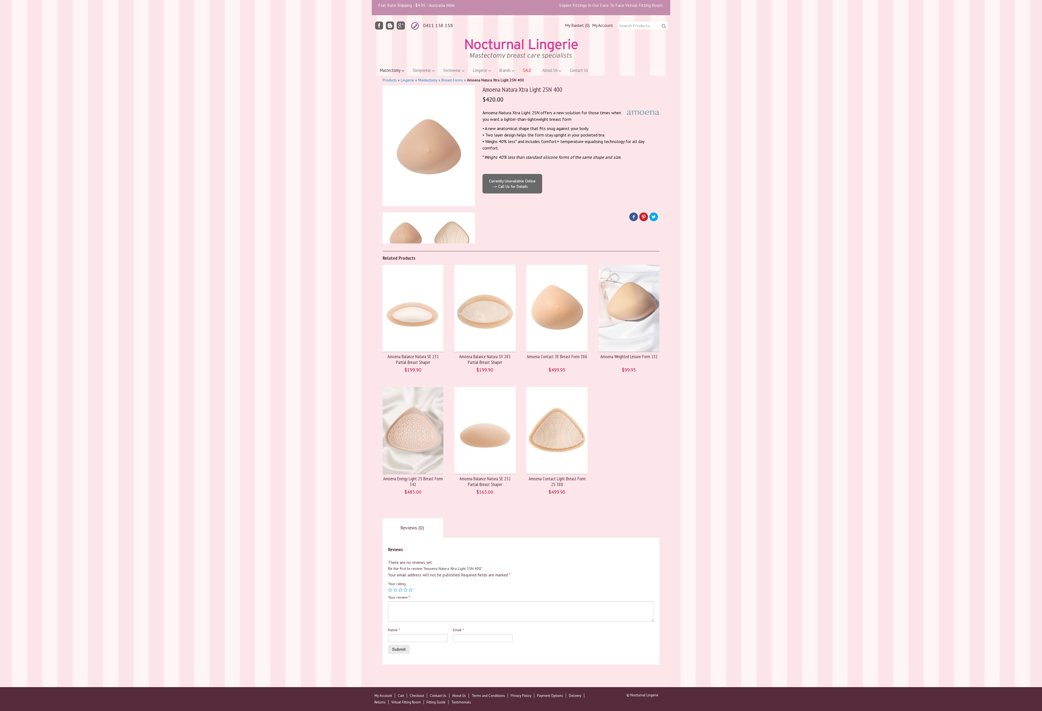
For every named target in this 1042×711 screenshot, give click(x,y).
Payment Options (550, 695)
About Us (459, 695)
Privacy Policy (521, 695)
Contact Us (438, 695)
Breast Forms (452, 80)
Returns (380, 702)
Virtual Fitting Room (406, 702)
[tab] (412, 527)
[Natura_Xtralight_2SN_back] (452, 235)
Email (458, 629)
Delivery (575, 695)
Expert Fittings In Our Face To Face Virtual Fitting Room (611, 5)
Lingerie (407, 80)
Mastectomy (427, 80)
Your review (399, 597)
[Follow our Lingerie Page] (379, 25)
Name (394, 629)
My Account (602, 25)
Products (390, 80)
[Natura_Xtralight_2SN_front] (406, 235)
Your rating (397, 583)
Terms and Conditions (488, 695)
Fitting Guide (436, 702)
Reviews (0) (412, 528)
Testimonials (461, 702)
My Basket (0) (577, 25)
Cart (401, 695)
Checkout (417, 695)
